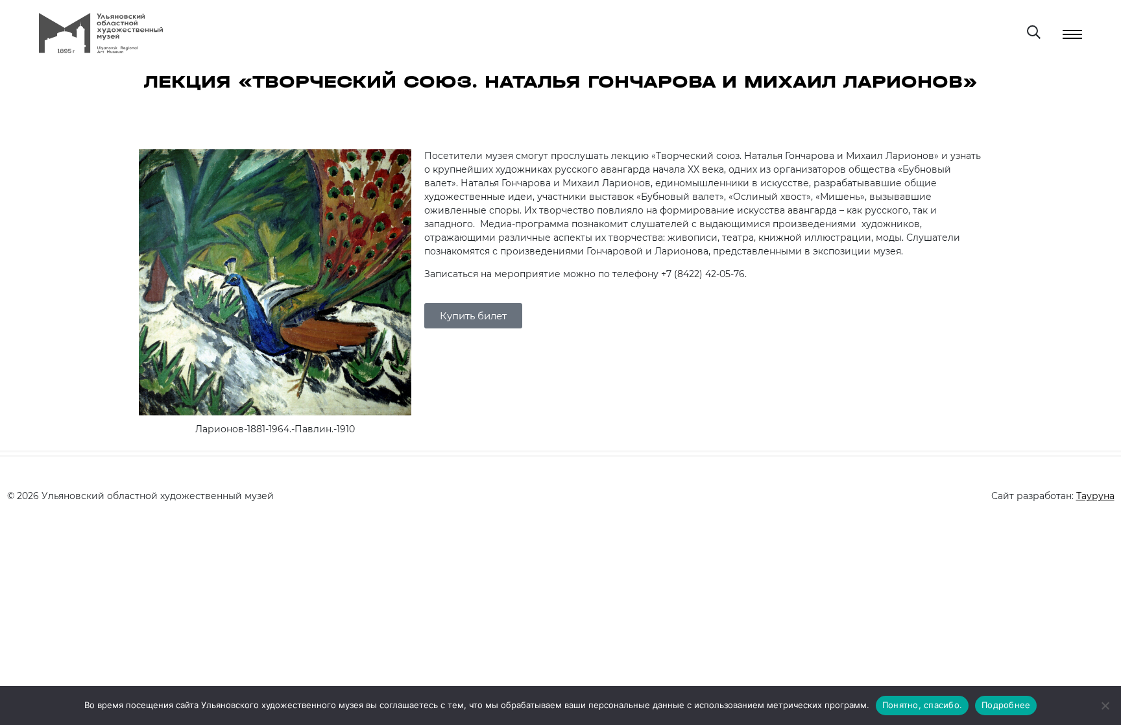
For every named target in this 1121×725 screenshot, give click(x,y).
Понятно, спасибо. (922, 705)
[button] (473, 315)
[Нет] (1104, 705)
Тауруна (1095, 496)
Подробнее (1006, 705)
